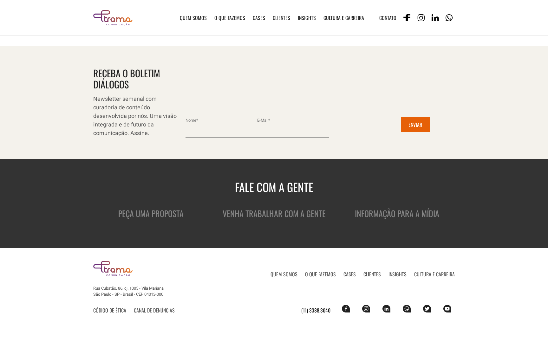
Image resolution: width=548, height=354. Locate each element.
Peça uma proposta (151, 213)
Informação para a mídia (397, 213)
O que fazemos (229, 17)
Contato (387, 17)
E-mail (263, 120)
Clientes (281, 17)
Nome (192, 120)
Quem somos (193, 17)
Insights (307, 17)
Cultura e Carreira (343, 17)
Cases (259, 17)
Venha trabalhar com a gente (274, 213)
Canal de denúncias (154, 310)
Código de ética (109, 310)
